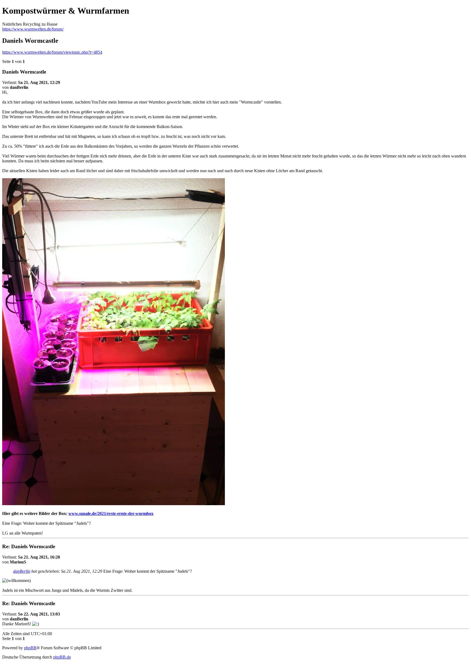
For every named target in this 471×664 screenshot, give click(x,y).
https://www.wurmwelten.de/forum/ (33, 29)
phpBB (30, 647)
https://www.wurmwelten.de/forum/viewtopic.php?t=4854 (52, 52)
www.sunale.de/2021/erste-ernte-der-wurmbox (110, 513)
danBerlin (21, 571)
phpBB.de (62, 657)
